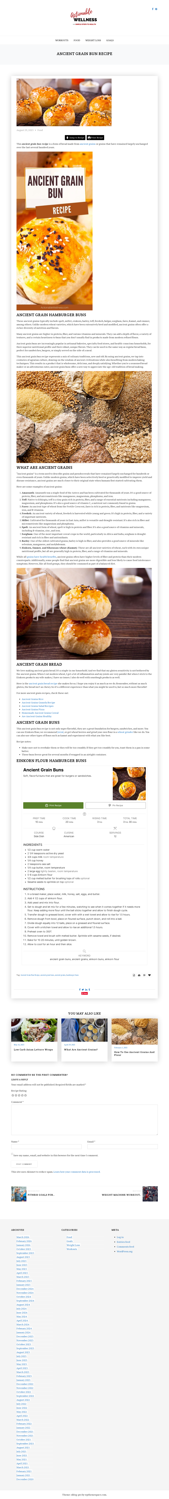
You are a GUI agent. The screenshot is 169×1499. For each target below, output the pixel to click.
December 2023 (25, 1336)
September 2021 (25, 1443)
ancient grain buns (47, 975)
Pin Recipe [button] (117, 805)
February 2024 (24, 1328)
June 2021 (22, 1455)
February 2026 (24, 1240)
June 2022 (22, 1407)
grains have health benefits (41, 556)
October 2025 (24, 1248)
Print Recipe (97, 137)
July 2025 (21, 1260)
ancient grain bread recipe (43, 683)
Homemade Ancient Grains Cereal (40, 712)
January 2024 (23, 1332)
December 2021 (25, 1431)
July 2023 (21, 1356)
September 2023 (25, 1348)
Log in (120, 1237)
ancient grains (87, 143)
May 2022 (22, 1411)
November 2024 (25, 1292)
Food (77, 40)
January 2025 (23, 1284)
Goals (110, 40)
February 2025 (24, 1280)
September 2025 (25, 1252)
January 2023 (23, 1379)
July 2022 (21, 1403)
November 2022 (25, 1387)
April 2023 (22, 1367)
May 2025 (22, 1268)
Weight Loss (93, 40)
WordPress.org (124, 1251)
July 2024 (21, 1308)
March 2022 (23, 1419)
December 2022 (25, 1383)
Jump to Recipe (76, 137)
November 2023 (25, 1340)
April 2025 (22, 1272)
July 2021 (21, 1451)
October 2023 (24, 1344)
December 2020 (25, 1479)
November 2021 (25, 1435)
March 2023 (23, 1371)
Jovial (60, 732)
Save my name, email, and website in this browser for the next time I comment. (55, 1155)
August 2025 (23, 1256)
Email (91, 1141)
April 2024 (22, 1320)
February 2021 (24, 1471)
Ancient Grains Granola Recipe (38, 702)
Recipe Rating (19, 1090)
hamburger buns (72, 975)
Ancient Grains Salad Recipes (37, 705)
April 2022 (22, 1415)
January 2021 (23, 1475)
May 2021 (22, 1459)
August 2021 (23, 1447)
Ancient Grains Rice (32, 699)
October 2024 (24, 1296)
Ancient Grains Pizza (33, 709)
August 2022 (23, 1399)
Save (85, 993)
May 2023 (22, 1363)
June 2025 (22, 1264)
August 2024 (23, 1304)
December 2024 (25, 1288)
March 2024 (23, 1324)
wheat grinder (125, 732)
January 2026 (23, 1244)
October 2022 (24, 1391)
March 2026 (23, 1236)
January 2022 (23, 1427)
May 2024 (22, 1316)
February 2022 (24, 1423)
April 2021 (22, 1463)
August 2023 (23, 1352)
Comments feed (125, 1246)
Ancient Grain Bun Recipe (30, 975)
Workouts (61, 40)
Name (15, 1141)
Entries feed (123, 1241)
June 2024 (22, 1312)
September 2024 (25, 1300)
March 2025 (23, 1276)
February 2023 (24, 1375)
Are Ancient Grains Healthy (36, 716)
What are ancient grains (44, 467)
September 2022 (25, 1395)
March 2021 (23, 1467)
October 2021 (24, 1439)
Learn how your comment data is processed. (76, 1171)
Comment (17, 1101)
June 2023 (22, 1360)
